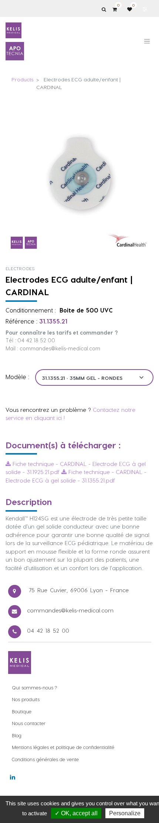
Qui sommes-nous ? (34, 687)
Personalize (125, 813)
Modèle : (17, 376)
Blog (16, 735)
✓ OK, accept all (76, 813)
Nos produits (26, 699)
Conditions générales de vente (45, 759)
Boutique (21, 711)
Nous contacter (28, 723)
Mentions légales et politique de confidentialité (63, 747)
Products (22, 79)
